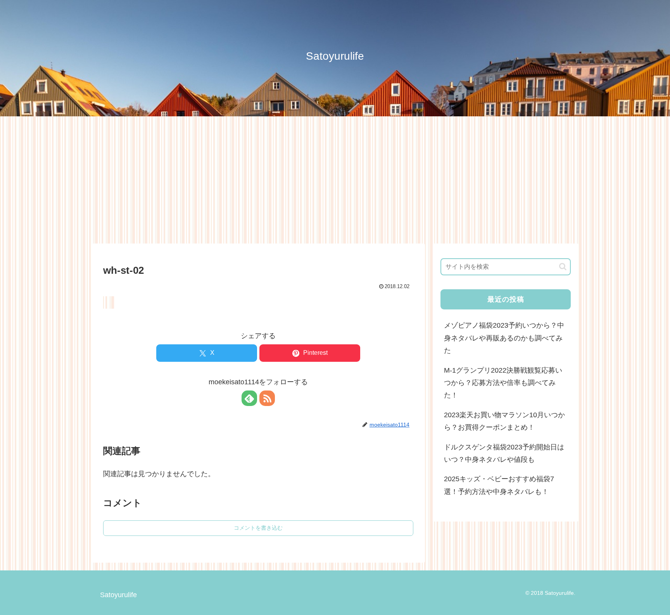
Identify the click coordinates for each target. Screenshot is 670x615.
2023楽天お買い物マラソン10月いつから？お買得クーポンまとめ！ (504, 421)
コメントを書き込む (258, 528)
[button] (563, 266)
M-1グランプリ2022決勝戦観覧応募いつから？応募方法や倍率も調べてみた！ (503, 382)
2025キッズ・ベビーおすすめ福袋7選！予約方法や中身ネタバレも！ (499, 485)
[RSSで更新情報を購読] (267, 398)
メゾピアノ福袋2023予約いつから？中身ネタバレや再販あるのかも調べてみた (504, 337)
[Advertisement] (335, 180)
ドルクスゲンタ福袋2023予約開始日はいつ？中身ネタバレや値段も (504, 453)
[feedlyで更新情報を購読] (249, 398)
